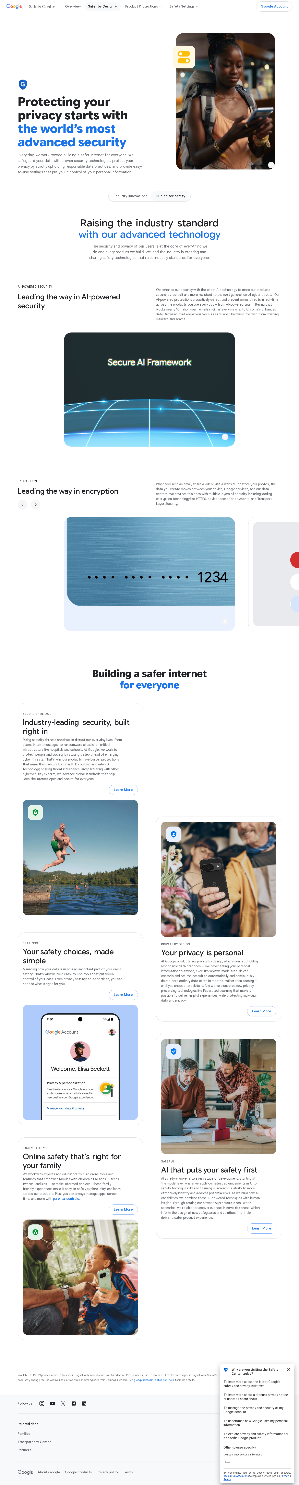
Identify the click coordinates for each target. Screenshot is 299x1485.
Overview (73, 6)
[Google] (25, 1472)
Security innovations (130, 196)
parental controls (66, 1199)
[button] (271, 165)
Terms (128, 1472)
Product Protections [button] (141, 6)
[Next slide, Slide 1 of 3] (35, 505)
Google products (78, 1472)
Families (24, 1434)
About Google (49, 1472)
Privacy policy (107, 1472)
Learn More (123, 790)
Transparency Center (34, 1442)
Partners (24, 1450)
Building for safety (170, 196)
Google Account (274, 6)
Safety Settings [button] (182, 6)
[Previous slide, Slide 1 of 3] (22, 505)
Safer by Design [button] (100, 6)
